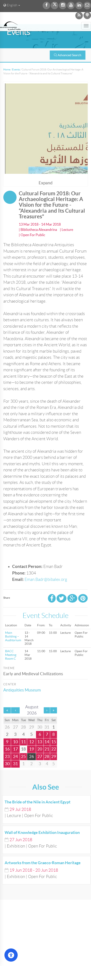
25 (23, 756)
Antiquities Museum (22, 690)
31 (15, 763)
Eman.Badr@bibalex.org (46, 579)
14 (46, 742)
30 (7, 763)
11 (23, 742)
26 (31, 756)
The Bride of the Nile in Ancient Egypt (37, 802)
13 (39, 742)
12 (31, 742)
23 (7, 756)
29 (53, 756)
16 (7, 749)
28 (46, 756)
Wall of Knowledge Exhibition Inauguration (42, 832)
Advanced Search (69, 55)
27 (39, 756)
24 (15, 756)
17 (15, 749)
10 (15, 742)
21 (46, 749)
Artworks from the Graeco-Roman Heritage (43, 862)
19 (31, 749)
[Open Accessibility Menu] (11, 955)
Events (16, 69)
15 (53, 742)
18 (23, 749)
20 (39, 749)
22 (53, 749)
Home (6, 69)
